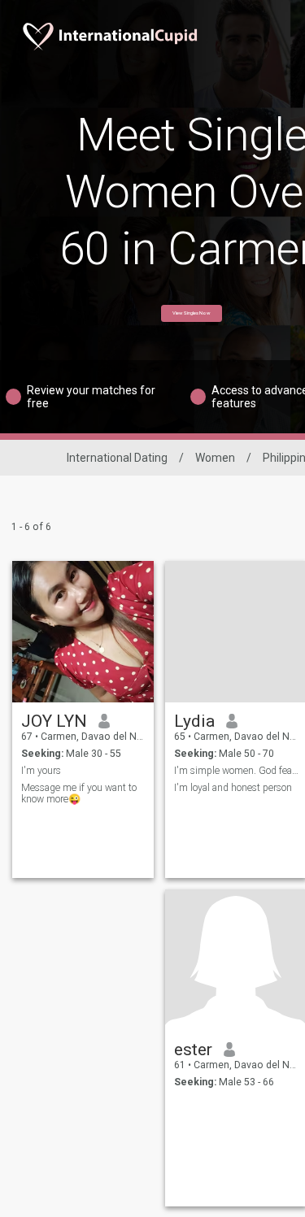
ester (193, 1049)
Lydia (194, 721)
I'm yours (41, 770)
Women (215, 457)
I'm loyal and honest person (233, 787)
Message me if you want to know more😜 (79, 793)
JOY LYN (54, 721)
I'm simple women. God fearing (236, 770)
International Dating (117, 457)
